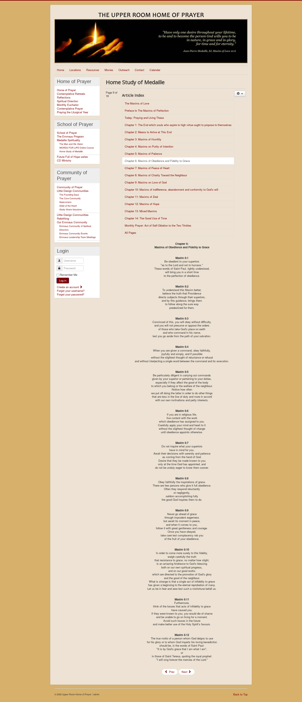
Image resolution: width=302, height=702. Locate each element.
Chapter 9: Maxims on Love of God (146, 182)
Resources (92, 70)
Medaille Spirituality (68, 140)
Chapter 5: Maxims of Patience (143, 154)
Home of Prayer (66, 90)
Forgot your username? (70, 291)
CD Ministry (64, 160)
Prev (171, 672)
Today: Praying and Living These (144, 118)
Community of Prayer (69, 187)
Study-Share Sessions (70, 209)
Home (60, 70)
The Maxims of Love (137, 103)
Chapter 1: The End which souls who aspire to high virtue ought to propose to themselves (178, 125)
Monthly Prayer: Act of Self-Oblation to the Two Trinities (158, 225)
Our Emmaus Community (72, 222)
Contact (139, 70)
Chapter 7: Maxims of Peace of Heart (147, 168)
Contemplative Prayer (70, 108)
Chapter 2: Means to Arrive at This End (148, 132)
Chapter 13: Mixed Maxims (141, 211)
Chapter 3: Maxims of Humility (143, 139)
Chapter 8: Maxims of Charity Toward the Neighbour (156, 175)
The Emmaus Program (70, 136)
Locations (75, 70)
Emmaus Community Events (73, 233)
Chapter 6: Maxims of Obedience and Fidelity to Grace (157, 161)
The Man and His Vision (71, 143)
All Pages (130, 233)
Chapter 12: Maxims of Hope (142, 204)
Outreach (124, 70)
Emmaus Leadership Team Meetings (77, 237)
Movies (109, 70)
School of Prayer (67, 133)
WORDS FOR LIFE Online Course (76, 147)
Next (185, 672)
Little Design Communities (73, 191)
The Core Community (70, 198)
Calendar (155, 70)
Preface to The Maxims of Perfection (147, 110)
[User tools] (240, 94)
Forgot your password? (70, 294)
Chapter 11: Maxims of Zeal (141, 197)
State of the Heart (68, 205)
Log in (62, 280)
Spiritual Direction (67, 101)
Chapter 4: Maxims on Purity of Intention (149, 146)
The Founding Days (69, 194)
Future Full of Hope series (72, 157)
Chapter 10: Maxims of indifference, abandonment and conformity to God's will (171, 189)
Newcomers (65, 202)
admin (96, 694)
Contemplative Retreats (71, 94)
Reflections (63, 97)
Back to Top (240, 694)
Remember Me (68, 275)
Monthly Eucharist (67, 105)
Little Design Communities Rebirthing (73, 216)
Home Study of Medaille (71, 151)
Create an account (68, 287)
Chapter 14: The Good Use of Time (146, 218)
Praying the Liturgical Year (72, 112)
